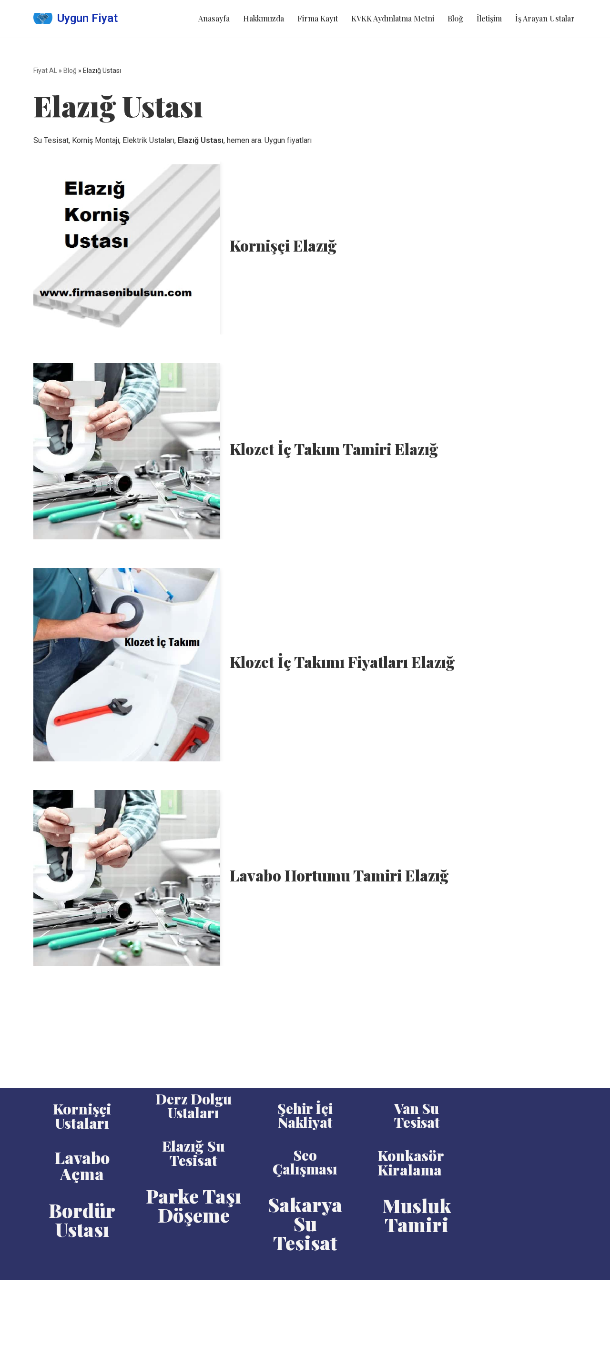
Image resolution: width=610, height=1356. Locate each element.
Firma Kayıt (317, 18)
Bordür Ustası (82, 1219)
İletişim (489, 18)
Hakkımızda (263, 18)
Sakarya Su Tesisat (305, 1223)
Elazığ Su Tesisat (193, 1153)
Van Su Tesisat (416, 1115)
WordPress (76, 1291)
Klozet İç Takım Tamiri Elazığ (334, 448)
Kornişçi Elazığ (283, 245)
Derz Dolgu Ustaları (193, 1106)
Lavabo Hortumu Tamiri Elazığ (339, 875)
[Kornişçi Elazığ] (126, 247)
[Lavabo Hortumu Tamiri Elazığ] (126, 878)
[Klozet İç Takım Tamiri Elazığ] (126, 451)
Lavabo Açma (82, 1165)
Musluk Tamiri (416, 1215)
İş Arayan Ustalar (545, 18)
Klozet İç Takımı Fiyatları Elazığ (342, 661)
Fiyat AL (45, 70)
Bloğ (455, 18)
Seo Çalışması (305, 1162)
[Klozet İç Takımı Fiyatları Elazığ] (126, 664)
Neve (42, 1291)
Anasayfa (214, 18)
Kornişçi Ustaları (82, 1116)
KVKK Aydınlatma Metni (392, 18)
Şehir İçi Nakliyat (305, 1115)
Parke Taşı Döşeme (193, 1205)
